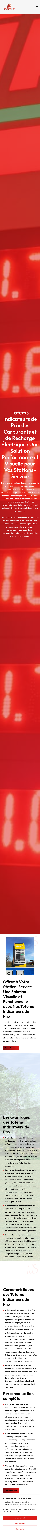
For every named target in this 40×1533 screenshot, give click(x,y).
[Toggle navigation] (32, 7)
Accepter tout (20, 1518)
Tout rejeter (20, 1529)
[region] (20, 1514)
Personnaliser (20, 1523)
